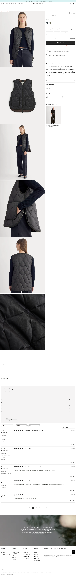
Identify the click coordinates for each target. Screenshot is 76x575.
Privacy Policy (51, 556)
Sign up (3, 552)
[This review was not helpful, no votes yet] (73, 444)
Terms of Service (12, 572)
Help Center (26, 550)
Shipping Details (65, 51)
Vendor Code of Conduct (46, 572)
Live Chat (25, 552)
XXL (65, 33)
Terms (57, 556)
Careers (14, 557)
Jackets (17, 367)
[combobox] (7, 426)
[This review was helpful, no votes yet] (70, 444)
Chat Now (63, 55)
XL (58, 33)
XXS (51, 30)
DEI (13, 555)
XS (58, 30)
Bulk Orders (26, 558)
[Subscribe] (73, 552)
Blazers (11, 367)
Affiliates (36, 558)
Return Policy (26, 554)
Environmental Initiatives (15, 553)
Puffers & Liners (30, 367)
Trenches (22, 367)
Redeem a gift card (5, 554)
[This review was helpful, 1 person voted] (70, 500)
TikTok (35, 552)
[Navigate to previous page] (29, 508)
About (13, 550)
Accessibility (15, 559)
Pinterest (36, 556)
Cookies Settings (21, 572)
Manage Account (5, 550)
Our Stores (37, 560)
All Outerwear (4, 367)
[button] (74, 4)
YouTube (36, 554)
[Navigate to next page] (46, 508)
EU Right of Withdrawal (26, 560)
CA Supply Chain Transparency (33, 572)
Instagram (36, 550)
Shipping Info (26, 556)
